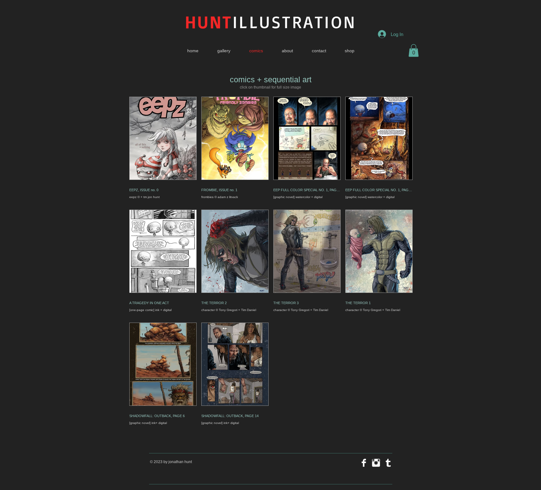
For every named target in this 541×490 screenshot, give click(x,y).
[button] (413, 50)
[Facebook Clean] (364, 463)
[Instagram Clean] (376, 463)
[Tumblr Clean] (388, 463)
